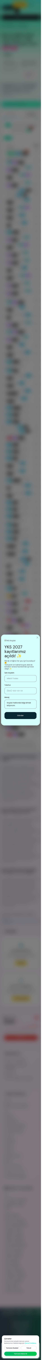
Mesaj (6, 697)
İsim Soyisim (9, 673)
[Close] (37, 637)
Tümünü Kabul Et (20, 1354)
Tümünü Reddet (12, 1348)
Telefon (7, 685)
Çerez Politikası (30, 1343)
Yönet (29, 1348)
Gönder (20, 715)
